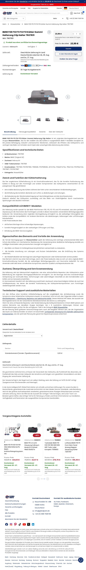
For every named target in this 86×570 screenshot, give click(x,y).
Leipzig (71, 557)
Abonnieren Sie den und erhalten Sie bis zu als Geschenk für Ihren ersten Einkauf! (42, 1)
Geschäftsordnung (12, 501)
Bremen (77, 557)
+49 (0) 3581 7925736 (43, 514)
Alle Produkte (9, 513)
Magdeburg (18, 566)
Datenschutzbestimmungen (15, 504)
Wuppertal (43, 560)
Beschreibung (10, 132)
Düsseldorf (51, 557)
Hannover (15, 560)
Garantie (42, 132)
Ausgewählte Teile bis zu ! (42, 4)
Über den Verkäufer (56, 132)
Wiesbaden (16, 563)
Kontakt (23, 8)
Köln (25, 557)
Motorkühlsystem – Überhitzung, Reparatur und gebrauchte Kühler (27, 298)
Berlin (6, 557)
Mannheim (76, 560)
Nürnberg (22, 560)
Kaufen (68, 49)
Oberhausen (53, 566)
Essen (66, 557)
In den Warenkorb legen (68, 54)
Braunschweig (50, 563)
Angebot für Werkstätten (40, 8)
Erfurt (59, 566)
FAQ (29, 8)
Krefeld (40, 566)
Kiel (64, 563)
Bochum (36, 560)
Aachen (69, 563)
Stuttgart (44, 557)
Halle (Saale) (9, 566)
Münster (61, 560)
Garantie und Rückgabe (10, 8)
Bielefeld (50, 560)
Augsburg (8, 563)
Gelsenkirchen (25, 563)
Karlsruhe (68, 560)
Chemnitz (59, 563)
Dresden (7, 560)
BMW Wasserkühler (61, 307)
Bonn (56, 560)
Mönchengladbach (38, 563)
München (20, 557)
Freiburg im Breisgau (30, 566)
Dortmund (59, 557)
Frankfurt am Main (34, 557)
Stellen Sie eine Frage (69, 59)
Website (59, 8)
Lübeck (46, 566)
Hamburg (13, 557)
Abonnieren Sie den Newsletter (16, 519)
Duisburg (29, 560)
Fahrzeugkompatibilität (27, 132)
